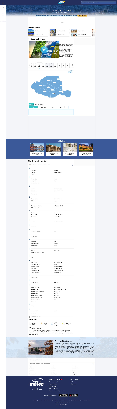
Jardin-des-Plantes (35, 231)
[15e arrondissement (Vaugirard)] (43, 91)
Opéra (73, 370)
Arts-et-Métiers (58, 172)
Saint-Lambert (34, 293)
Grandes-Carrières (58, 215)
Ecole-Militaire (34, 199)
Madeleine (33, 241)
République (53, 374)
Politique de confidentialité (74, 400)
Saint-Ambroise (35, 287)
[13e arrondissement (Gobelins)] (52, 93)
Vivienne (33, 313)
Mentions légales (35, 400)
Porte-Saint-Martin (35, 272)
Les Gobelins (75, 368)
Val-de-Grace (34, 311)
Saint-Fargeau (57, 287)
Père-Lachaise (57, 272)
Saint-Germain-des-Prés (60, 289)
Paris (39, 6)
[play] (44, 49)
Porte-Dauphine (35, 270)
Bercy (55, 181)
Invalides (33, 226)
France (32, 6)
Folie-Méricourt (35, 208)
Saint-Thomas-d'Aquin (36, 295)
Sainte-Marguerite (35, 299)
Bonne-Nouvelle (35, 183)
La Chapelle (34, 236)
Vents (36, 104)
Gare (55, 213)
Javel (55, 231)
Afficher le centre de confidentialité (62, 402)
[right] (94, 33)
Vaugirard (74, 374)
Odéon (32, 257)
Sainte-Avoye (57, 297)
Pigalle (74, 372)
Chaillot (33, 188)
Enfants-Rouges (57, 199)
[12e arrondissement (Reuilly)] (59, 91)
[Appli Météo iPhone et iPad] (63, 395)
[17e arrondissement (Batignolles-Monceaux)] (47, 80)
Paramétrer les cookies (86, 400)
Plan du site (49, 400)
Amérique (33, 170)
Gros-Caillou (57, 217)
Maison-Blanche (35, 243)
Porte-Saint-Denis (58, 270)
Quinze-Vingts (34, 277)
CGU (42, 400)
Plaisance (33, 268)
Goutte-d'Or (34, 215)
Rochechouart (34, 282)
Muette (55, 245)
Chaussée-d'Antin (58, 190)
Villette (55, 311)
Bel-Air (55, 179)
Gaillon (33, 213)
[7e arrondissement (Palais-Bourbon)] (47, 87)
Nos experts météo (54, 382)
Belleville (33, 181)
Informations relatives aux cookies (60, 400)
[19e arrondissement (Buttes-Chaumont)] (57, 79)
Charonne (33, 190)
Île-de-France (36, 6)
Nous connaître (53, 384)
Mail (55, 241)
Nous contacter (53, 388)
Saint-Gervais (57, 291)
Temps (30, 104)
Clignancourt (34, 192)
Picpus (55, 264)
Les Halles (32, 370)
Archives (56, 170)
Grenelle (33, 217)
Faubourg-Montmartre (36, 206)
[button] (50, 89)
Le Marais (53, 368)
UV (41, 104)
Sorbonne (33, 301)
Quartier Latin (32, 374)
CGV (45, 400)
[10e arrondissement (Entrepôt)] (53, 82)
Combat (55, 192)
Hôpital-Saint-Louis (58, 221)
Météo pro (73, 384)
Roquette (56, 282)
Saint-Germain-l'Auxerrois (37, 291)
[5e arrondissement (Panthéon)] (51, 90)
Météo (29, 6)
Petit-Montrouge (35, 264)
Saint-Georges (34, 289)
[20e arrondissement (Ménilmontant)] (60, 85)
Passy (52, 372)
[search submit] (114, 2)
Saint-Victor (56, 295)
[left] (29, 65)
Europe (55, 201)
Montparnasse (34, 245)
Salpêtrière (56, 299)
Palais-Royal (34, 262)
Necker (33, 250)
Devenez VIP (83, 15)
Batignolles (34, 179)
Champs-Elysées (58, 188)
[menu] (3, 3)
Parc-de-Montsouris (58, 262)
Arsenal (33, 172)
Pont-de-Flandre (58, 268)
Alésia (31, 366)
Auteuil (33, 174)
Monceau (53, 370)
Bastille (53, 366)
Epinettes (33, 201)
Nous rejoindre (53, 386)
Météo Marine (74, 382)
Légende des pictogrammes (57, 391)
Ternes (33, 306)
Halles (32, 221)
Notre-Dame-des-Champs (37, 252)
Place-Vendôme (35, 266)
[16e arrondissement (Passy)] (39, 85)
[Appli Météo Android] (73, 395)
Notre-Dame (57, 250)
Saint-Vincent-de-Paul (36, 297)
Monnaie (56, 243)
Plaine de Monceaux (58, 266)
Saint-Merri (56, 293)
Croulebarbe (34, 194)
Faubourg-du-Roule (58, 206)
